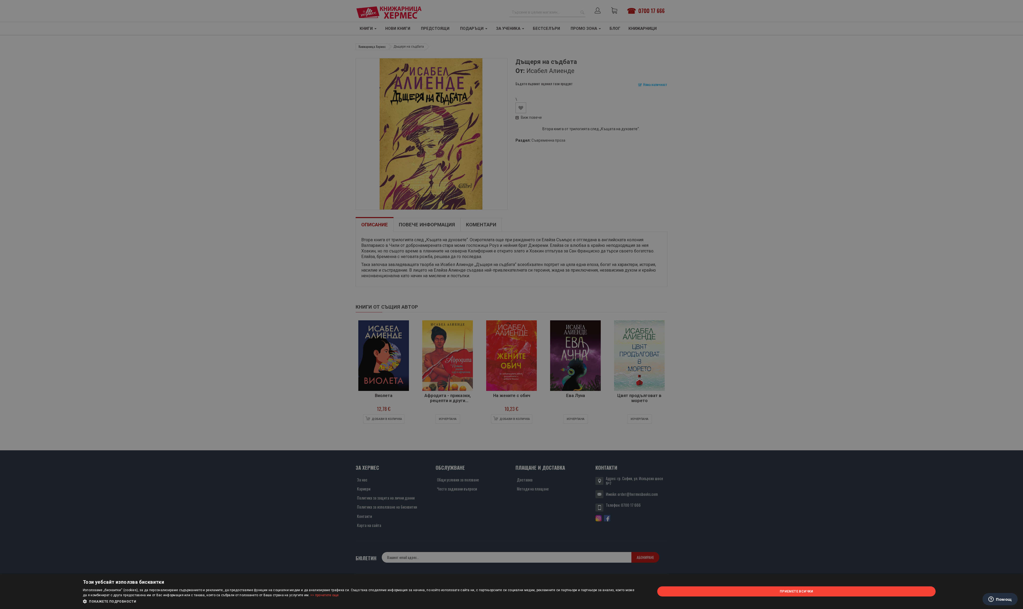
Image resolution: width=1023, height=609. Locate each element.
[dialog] (511, 591)
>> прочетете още (324, 595)
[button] (360, 601)
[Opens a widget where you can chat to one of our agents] (1000, 599)
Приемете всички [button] (796, 591)
